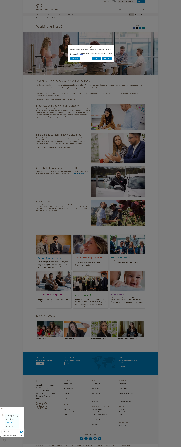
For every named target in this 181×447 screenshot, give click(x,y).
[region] (91, 53)
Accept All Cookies (107, 58)
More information (79, 54)
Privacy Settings (75, 58)
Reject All (96, 58)
